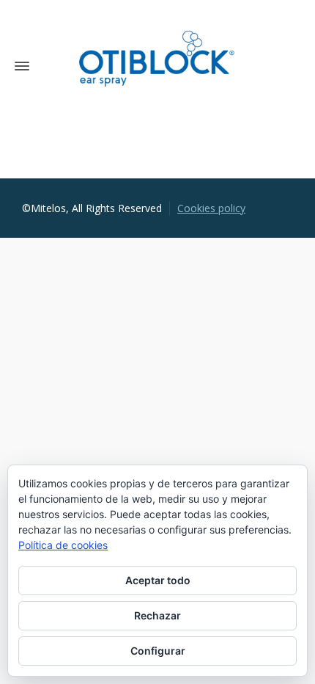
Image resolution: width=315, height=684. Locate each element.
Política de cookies (63, 545)
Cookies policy (211, 208)
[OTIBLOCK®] (157, 66)
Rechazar (157, 615)
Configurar (157, 650)
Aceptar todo (157, 580)
